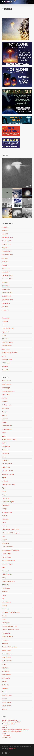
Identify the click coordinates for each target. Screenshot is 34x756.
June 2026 (5, 227)
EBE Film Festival (7, 470)
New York (5, 591)
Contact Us (5, 370)
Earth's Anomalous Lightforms (11, 722)
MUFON (4, 728)
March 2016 (6, 286)
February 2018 (6, 251)
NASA (3, 578)
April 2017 (5, 265)
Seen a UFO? (6, 349)
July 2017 (5, 258)
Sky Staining (5, 671)
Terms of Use (12, 748)
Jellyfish (4, 540)
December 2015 (7, 293)
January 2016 (6, 289)
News (4, 335)
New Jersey (5, 585)
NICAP (4, 733)
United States (6, 702)
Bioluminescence (7, 426)
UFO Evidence (6, 737)
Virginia (4, 709)
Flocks (4, 491)
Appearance (6, 394)
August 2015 (6, 303)
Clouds (4, 443)
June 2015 (5, 310)
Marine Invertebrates (9, 560)
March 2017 (6, 268)
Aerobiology (6, 318)
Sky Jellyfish (5, 667)
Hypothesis (5, 332)
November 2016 (7, 279)
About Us (5, 366)
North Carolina (6, 602)
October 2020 (6, 241)
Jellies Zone (5, 726)
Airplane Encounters (8, 391)
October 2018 (6, 244)
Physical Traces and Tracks (10, 629)
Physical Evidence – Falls (9, 626)
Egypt (4, 477)
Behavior (5, 419)
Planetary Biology (7, 342)
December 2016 (7, 275)
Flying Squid (5, 498)
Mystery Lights (7, 574)
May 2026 (5, 230)
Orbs (3, 619)
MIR (3, 567)
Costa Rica (5, 453)
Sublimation (5, 685)
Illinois (4, 522)
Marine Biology (6, 557)
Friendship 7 (6, 505)
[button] (31, 2)
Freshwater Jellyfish (8, 502)
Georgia (4, 508)
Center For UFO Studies (9, 720)
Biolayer (4, 422)
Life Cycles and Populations (10, 550)
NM (3, 598)
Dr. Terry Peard (7, 464)
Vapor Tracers (6, 706)
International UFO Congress (10, 533)
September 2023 (7, 237)
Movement (5, 571)
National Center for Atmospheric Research (15, 729)
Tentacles (5, 688)
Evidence (5, 321)
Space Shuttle (6, 674)
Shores (4, 664)
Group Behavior (7, 512)
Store (4, 356)
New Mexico (6, 588)
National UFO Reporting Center (12, 731)
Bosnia (4, 436)
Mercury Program (7, 564)
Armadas (5, 401)
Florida (4, 495)
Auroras (4, 415)
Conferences (6, 450)
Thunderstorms (7, 695)
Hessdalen (5, 519)
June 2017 (5, 261)
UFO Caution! (6, 363)
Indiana (4, 526)
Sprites (4, 681)
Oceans (4, 616)
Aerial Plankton (6, 384)
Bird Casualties (6, 429)
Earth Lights (6, 467)
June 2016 (5, 282)
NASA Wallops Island (8, 581)
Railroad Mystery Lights (9, 647)
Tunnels (4, 699)
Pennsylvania (6, 623)
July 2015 (5, 306)
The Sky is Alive (7, 359)
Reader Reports (7, 345)
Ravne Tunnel (6, 650)
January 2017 (6, 272)
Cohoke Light (6, 446)
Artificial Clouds (7, 405)
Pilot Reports (6, 633)
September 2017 (7, 255)
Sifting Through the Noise (10, 352)
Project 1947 (6, 735)
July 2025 (5, 234)
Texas (4, 692)
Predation (5, 640)
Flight (3, 488)
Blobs (4, 432)
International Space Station (10, 529)
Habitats (5, 515)
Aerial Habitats (6, 381)
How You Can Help (8, 328)
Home (4, 325)
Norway (4, 605)
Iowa (3, 536)
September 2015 (7, 299)
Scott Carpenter (7, 661)
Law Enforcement (7, 547)
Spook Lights (6, 678)
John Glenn (5, 543)
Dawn (4, 457)
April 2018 (5, 248)
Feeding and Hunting (8, 484)
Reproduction (6, 657)
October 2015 (6, 296)
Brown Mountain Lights (9, 439)
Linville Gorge (6, 553)
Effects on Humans (8, 474)
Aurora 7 (4, 412)
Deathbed (5, 460)
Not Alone (5, 339)
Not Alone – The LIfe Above (10, 612)
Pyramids (5, 643)
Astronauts (5, 408)
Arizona (4, 398)
